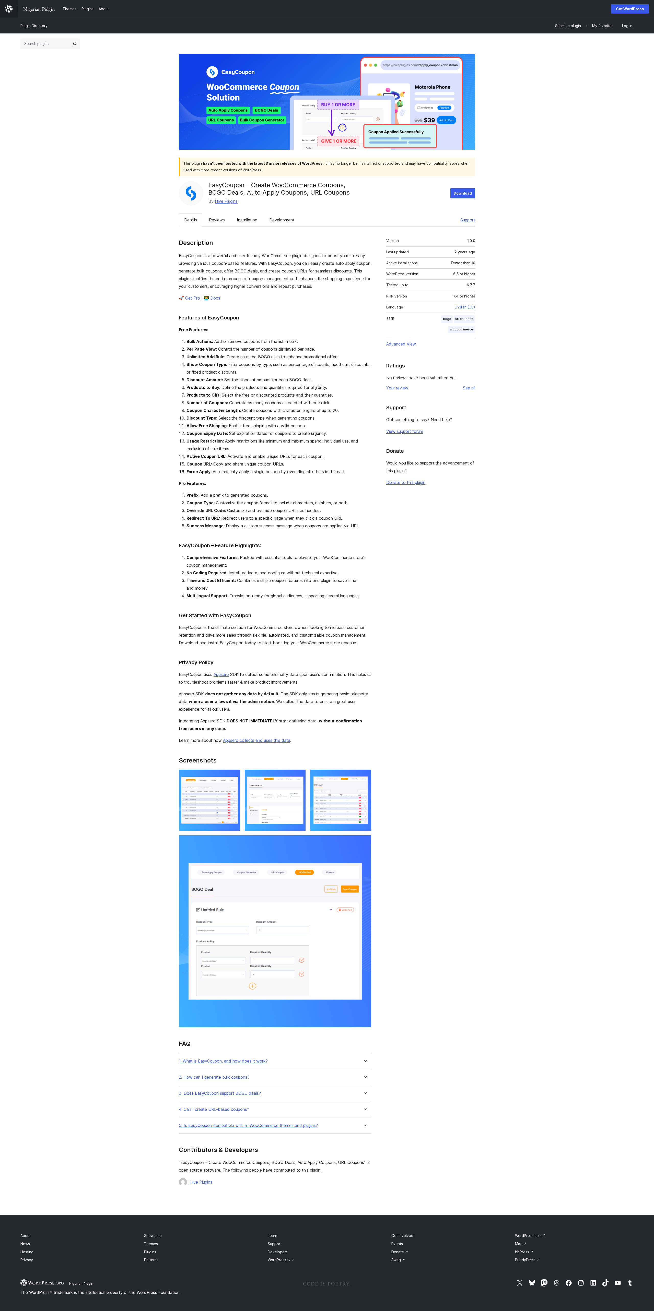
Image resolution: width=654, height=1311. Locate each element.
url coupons (464, 319)
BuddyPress (527, 1260)
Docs (215, 298)
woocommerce (461, 329)
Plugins (150, 1252)
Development (281, 219)
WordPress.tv (281, 1260)
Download (463, 193)
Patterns (151, 1260)
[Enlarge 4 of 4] (364, 841)
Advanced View (401, 344)
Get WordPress (630, 9)
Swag (398, 1260)
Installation (247, 219)
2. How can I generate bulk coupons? (214, 1077)
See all (469, 387)
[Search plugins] (74, 44)
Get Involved (402, 1235)
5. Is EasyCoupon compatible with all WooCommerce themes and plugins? (248, 1125)
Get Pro (192, 298)
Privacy (26, 1260)
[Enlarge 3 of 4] (364, 776)
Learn (272, 1235)
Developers (278, 1252)
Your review (397, 387)
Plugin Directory (34, 25)
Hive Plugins (226, 201)
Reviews (217, 219)
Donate (399, 1252)
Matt (521, 1244)
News (25, 1244)
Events (397, 1244)
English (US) (465, 307)
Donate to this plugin (405, 482)
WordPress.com (530, 1235)
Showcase (153, 1235)
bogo (447, 319)
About (25, 1235)
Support (467, 219)
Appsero (221, 674)
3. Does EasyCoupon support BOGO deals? (220, 1093)
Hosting (26, 1252)
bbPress (524, 1252)
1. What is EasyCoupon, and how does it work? (223, 1061)
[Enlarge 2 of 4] (298, 776)
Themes (151, 1244)
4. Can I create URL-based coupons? (214, 1109)
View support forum (404, 431)
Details (190, 219)
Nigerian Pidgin (81, 1283)
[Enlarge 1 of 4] (233, 776)
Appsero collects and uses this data (256, 740)
